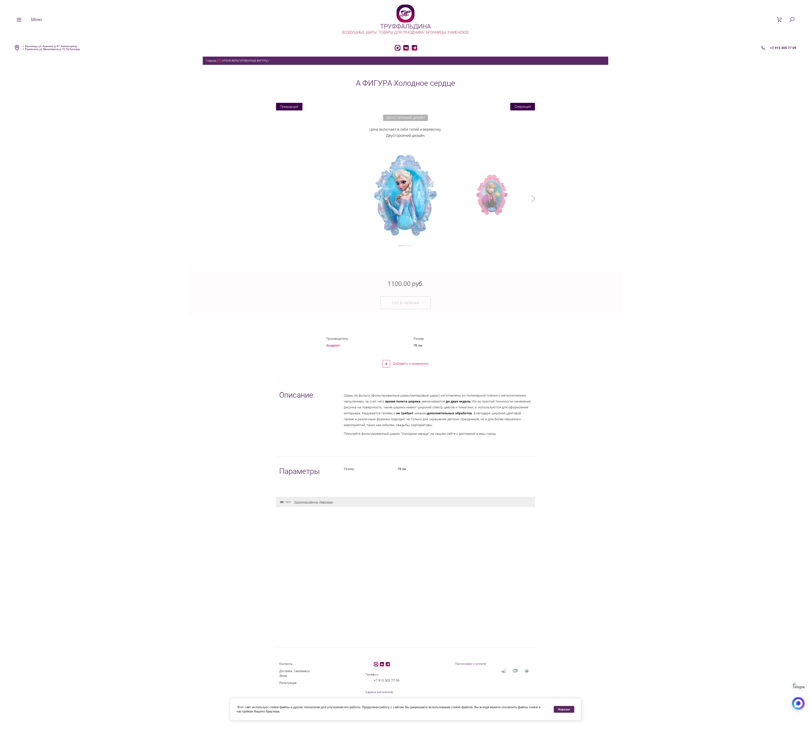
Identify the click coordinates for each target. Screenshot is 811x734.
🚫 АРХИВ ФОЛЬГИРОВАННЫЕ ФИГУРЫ (243, 60)
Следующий (522, 107)
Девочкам (326, 502)
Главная (211, 60)
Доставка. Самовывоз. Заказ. (294, 673)
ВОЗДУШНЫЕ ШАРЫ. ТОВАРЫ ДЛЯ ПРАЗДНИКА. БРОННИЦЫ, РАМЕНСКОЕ (405, 32)
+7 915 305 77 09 (783, 48)
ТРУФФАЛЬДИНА (405, 26)
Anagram (333, 345)
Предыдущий (289, 107)
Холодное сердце (306, 502)
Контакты (286, 664)
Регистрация (288, 683)
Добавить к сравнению (410, 364)
